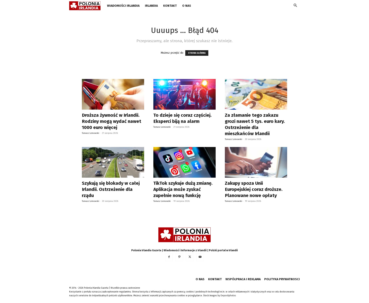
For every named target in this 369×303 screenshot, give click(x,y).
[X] (190, 257)
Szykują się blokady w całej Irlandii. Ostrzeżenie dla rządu (111, 189)
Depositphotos (228, 295)
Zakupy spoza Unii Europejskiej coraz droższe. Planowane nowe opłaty (254, 189)
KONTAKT (170, 5)
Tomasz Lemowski (90, 133)
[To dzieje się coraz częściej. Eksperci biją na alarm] (184, 94)
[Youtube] (200, 257)
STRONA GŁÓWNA (196, 53)
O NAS (186, 5)
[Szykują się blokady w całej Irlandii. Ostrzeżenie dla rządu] (113, 162)
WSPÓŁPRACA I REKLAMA (243, 279)
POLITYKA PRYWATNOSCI (282, 279)
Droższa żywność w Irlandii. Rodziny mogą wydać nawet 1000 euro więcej (111, 121)
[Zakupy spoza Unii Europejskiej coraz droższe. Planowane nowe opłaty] (256, 162)
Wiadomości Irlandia (123, 5)
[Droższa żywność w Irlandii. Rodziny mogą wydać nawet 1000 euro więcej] (113, 94)
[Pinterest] (179, 257)
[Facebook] (169, 257)
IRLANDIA (151, 5)
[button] (295, 6)
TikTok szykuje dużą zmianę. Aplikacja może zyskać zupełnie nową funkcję (183, 189)
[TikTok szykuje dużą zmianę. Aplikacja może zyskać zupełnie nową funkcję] (184, 162)
